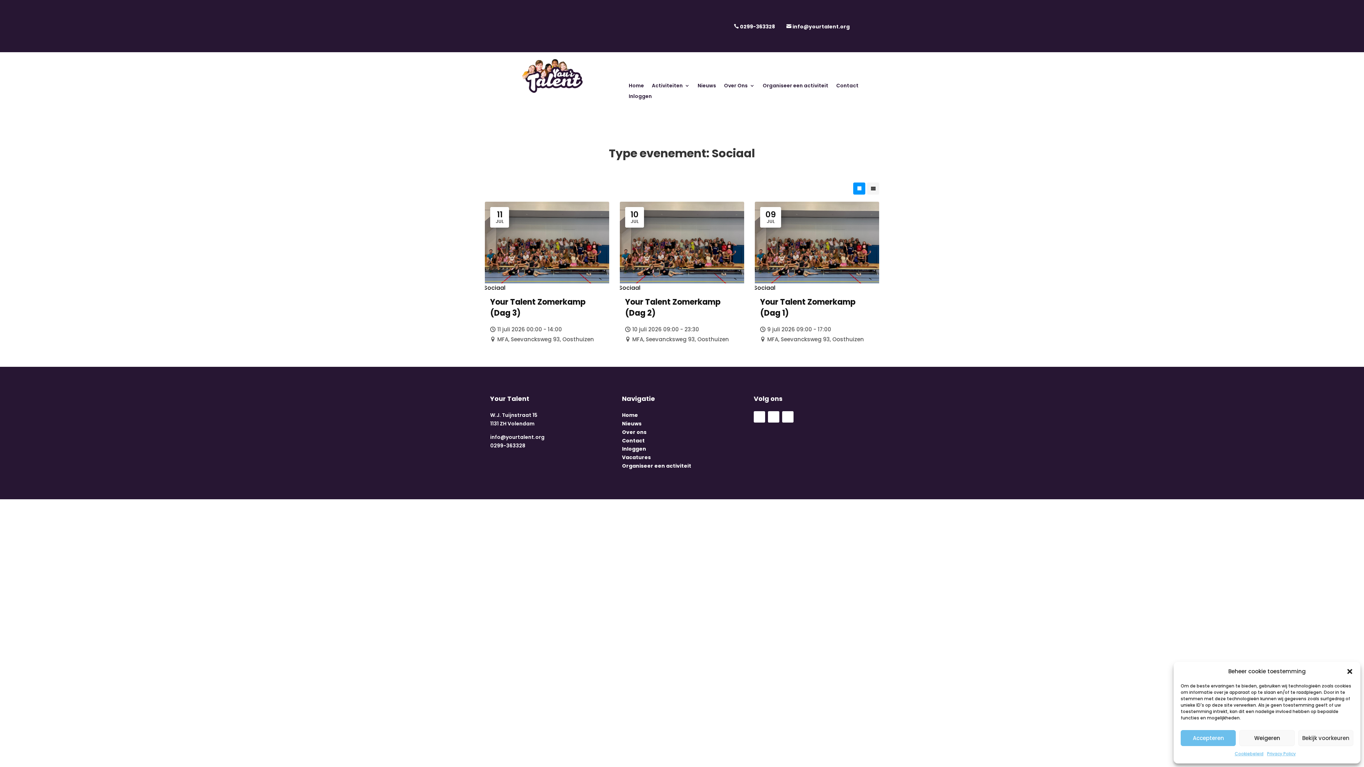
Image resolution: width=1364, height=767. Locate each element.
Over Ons (736, 86)
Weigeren (1267, 738)
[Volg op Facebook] (759, 417)
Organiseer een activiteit (795, 86)
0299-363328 (757, 26)
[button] (1349, 671)
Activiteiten (667, 86)
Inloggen (640, 97)
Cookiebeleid (1249, 754)
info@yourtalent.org (821, 26)
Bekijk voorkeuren (1325, 738)
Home (636, 86)
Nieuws (707, 86)
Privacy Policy (1281, 754)
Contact (847, 86)
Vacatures (636, 457)
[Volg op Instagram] (788, 417)
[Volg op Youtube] (773, 417)
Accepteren (1208, 738)
